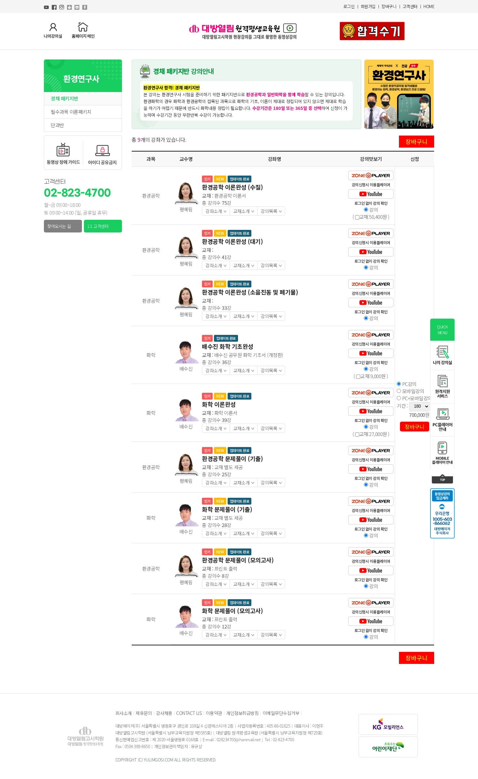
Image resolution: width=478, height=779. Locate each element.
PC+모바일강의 (416, 398)
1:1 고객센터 (97, 226)
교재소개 (245, 211)
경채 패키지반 (64, 98)
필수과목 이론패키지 (71, 111)
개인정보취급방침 (242, 713)
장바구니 (388, 6)
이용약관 (214, 713)
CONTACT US (189, 713)
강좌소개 (218, 211)
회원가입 (368, 6)
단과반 (57, 125)
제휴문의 (144, 713)
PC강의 (409, 384)
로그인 (349, 6)
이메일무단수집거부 (281, 713)
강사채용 (164, 713)
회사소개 (123, 713)
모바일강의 (412, 391)
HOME (428, 6)
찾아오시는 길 (59, 226)
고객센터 (410, 6)
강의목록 (273, 211)
